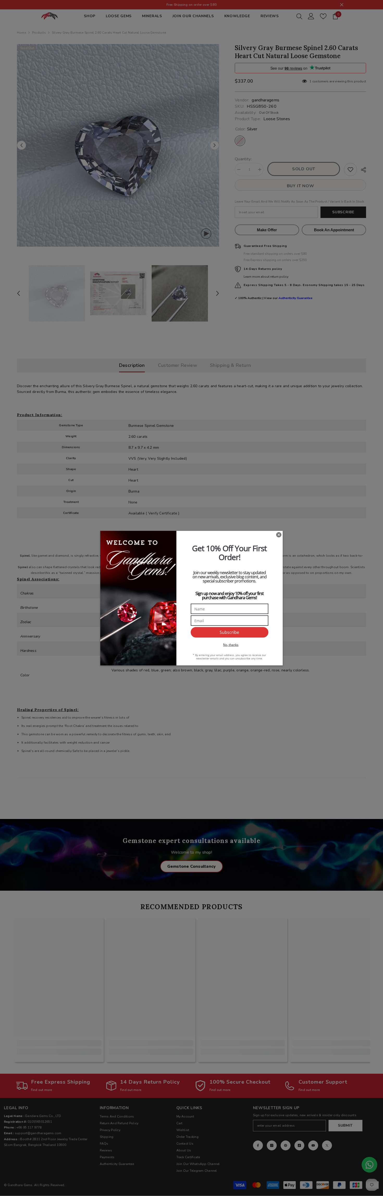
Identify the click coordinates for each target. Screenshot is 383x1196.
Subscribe (229, 632)
